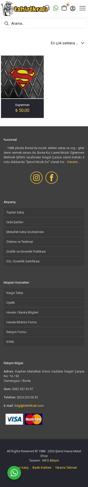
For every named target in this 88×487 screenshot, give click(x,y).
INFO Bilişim (50, 460)
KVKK (10, 342)
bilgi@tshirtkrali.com (29, 405)
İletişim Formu (16, 332)
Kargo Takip (14, 293)
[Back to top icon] (78, 477)
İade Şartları (14, 222)
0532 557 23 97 (22, 389)
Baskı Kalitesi (42, 467)
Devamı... (73, 162)
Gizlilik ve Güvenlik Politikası (26, 251)
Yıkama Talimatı (66, 467)
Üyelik (10, 302)
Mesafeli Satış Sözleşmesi (25, 232)
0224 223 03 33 (27, 397)
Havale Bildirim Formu (21, 322)
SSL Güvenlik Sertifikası (23, 261)
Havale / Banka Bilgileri (22, 312)
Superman (22, 105)
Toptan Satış (15, 212)
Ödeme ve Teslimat (19, 242)
